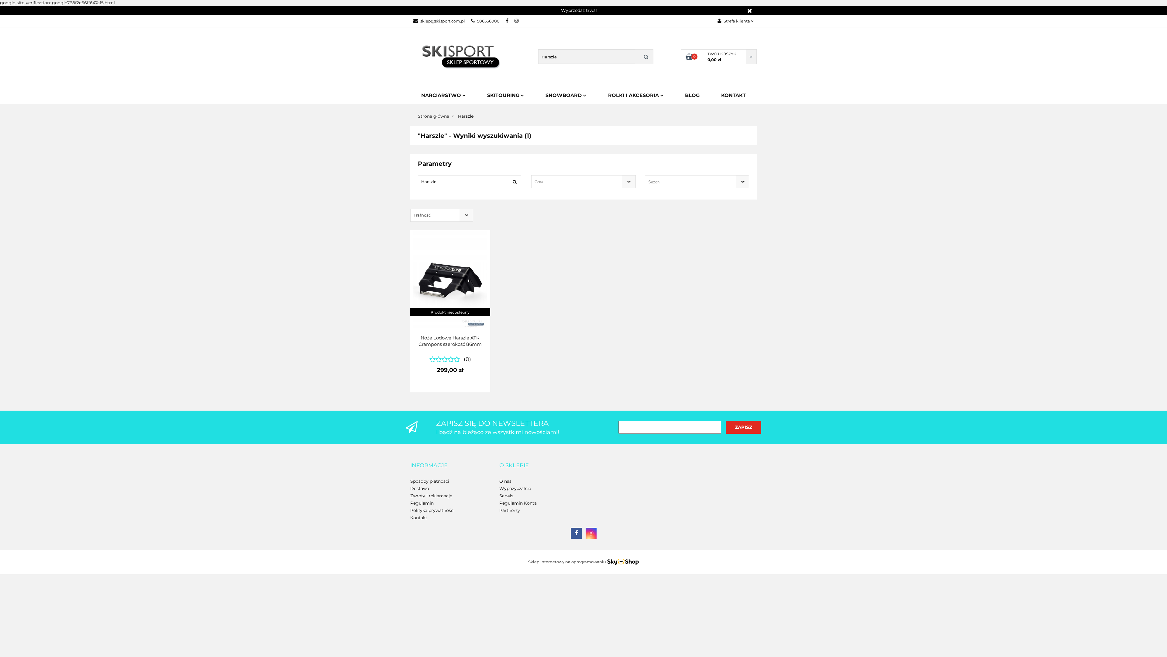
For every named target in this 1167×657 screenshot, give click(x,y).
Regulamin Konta (518, 503)
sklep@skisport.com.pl (442, 21)
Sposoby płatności (429, 481)
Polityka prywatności (432, 510)
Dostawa (419, 488)
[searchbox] (688, 182)
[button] (429, 465)
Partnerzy (509, 510)
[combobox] (583, 181)
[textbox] (578, 182)
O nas (505, 481)
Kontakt (733, 95)
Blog (692, 95)
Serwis (506, 496)
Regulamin (422, 503)
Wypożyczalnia (515, 488)
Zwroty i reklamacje (431, 496)
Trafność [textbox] (422, 215)
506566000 (488, 21)
